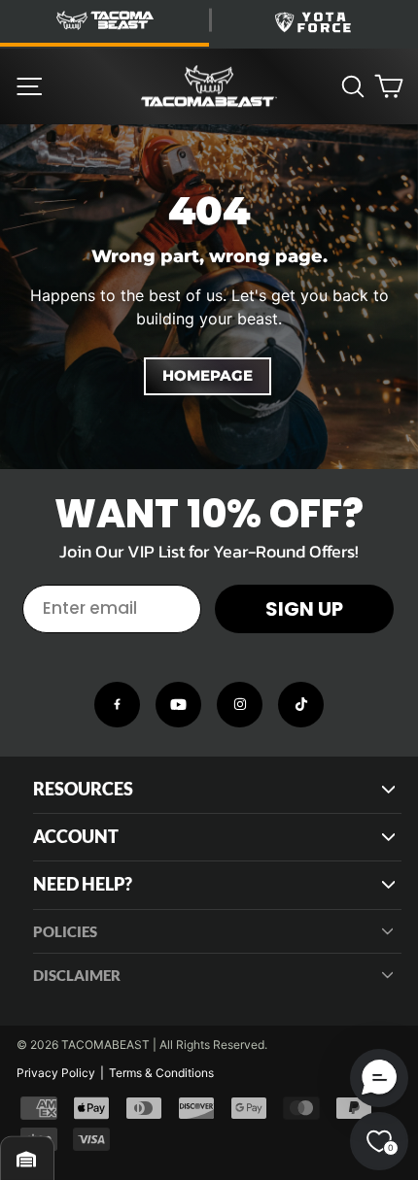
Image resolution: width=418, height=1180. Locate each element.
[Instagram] (239, 704)
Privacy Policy (56, 1072)
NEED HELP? (82, 884)
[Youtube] (178, 704)
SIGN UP (304, 609)
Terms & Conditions (161, 1072)
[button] (379, 1078)
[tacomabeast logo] (209, 86)
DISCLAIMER (77, 975)
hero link (28, 135)
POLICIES (65, 931)
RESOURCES (83, 789)
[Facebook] (117, 704)
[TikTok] (301, 704)
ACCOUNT (76, 836)
